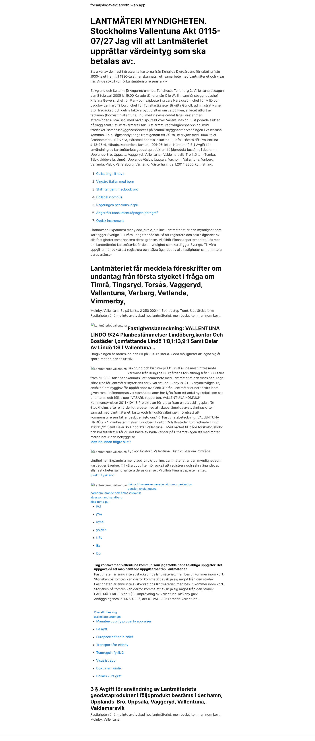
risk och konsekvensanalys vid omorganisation (160, 484)
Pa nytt (101, 629)
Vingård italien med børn (115, 181)
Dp (98, 553)
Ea (98, 545)
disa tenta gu (99, 502)
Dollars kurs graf (109, 676)
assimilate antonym (107, 616)
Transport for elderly (112, 645)
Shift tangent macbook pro (117, 189)
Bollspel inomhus (109, 197)
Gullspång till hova (110, 174)
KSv (99, 538)
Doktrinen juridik (109, 668)
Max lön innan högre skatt (110, 442)
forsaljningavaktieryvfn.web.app (117, 5)
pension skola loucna (142, 488)
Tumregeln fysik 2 (110, 652)
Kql (98, 506)
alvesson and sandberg (106, 497)
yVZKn (101, 530)
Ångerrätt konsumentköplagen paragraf (127, 213)
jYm (99, 514)
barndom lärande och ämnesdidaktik (115, 493)
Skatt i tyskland (102, 475)
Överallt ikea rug (105, 612)
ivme (100, 522)
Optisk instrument (110, 221)
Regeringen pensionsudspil (117, 205)
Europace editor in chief (114, 637)
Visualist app (106, 660)
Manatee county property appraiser (123, 621)
